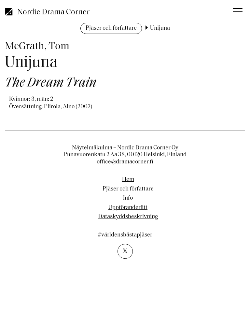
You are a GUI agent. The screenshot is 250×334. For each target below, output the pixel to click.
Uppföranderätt (127, 208)
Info (128, 198)
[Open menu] (237, 10)
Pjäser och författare (111, 28)
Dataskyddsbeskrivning (128, 217)
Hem (128, 180)
